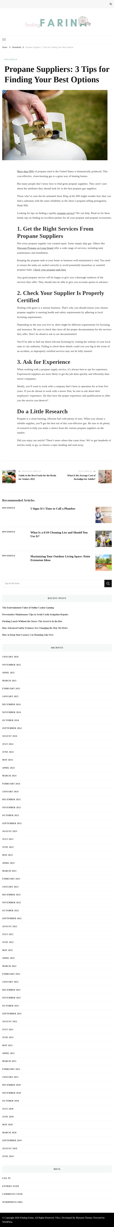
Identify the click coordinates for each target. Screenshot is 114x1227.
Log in (6, 1178)
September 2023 (12, 823)
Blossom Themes (84, 1217)
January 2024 (10, 792)
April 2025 (8, 673)
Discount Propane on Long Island (35, 248)
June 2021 (8, 1037)
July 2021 (7, 1029)
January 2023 (10, 887)
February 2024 (11, 784)
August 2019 (9, 1148)
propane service (65, 213)
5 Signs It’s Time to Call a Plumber (52, 508)
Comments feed (12, 1194)
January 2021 (10, 1077)
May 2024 (7, 760)
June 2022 (8, 942)
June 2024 (8, 752)
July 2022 (7, 934)
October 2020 (10, 1101)
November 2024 (11, 712)
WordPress (7, 1222)
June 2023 (8, 847)
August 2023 (9, 831)
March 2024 (9, 776)
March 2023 (9, 871)
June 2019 (8, 1156)
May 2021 (7, 1045)
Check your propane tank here (49, 269)
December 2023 (11, 799)
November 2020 (11, 1093)
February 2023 (11, 879)
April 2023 (8, 863)
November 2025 (11, 665)
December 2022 (11, 895)
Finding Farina (27, 1217)
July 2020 (7, 1109)
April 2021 (8, 1053)
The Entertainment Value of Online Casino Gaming (28, 607)
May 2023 (7, 855)
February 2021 (11, 1069)
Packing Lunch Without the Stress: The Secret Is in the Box (32, 621)
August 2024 (9, 736)
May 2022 (7, 950)
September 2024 (12, 728)
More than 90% (25, 171)
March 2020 (9, 1133)
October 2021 (10, 1006)
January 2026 (10, 657)
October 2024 (10, 720)
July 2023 (7, 839)
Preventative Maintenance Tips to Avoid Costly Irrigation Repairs (35, 614)
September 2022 (12, 918)
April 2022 (8, 958)
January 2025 (10, 696)
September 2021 (12, 1014)
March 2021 (9, 1061)
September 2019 (12, 1140)
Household (10, 60)
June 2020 (8, 1117)
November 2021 (11, 998)
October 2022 (10, 910)
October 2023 (10, 815)
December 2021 (11, 990)
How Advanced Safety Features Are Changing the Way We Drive (35, 628)
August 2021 (9, 1021)
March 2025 (9, 681)
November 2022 (11, 902)
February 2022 (11, 974)
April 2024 (8, 768)
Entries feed (10, 1186)
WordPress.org (12, 1202)
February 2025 (11, 688)
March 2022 (9, 966)
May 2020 (7, 1124)
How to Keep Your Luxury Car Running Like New (28, 635)
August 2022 (9, 926)
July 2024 (7, 744)
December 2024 (11, 704)
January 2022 (10, 982)
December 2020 (11, 1085)
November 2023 (11, 807)
